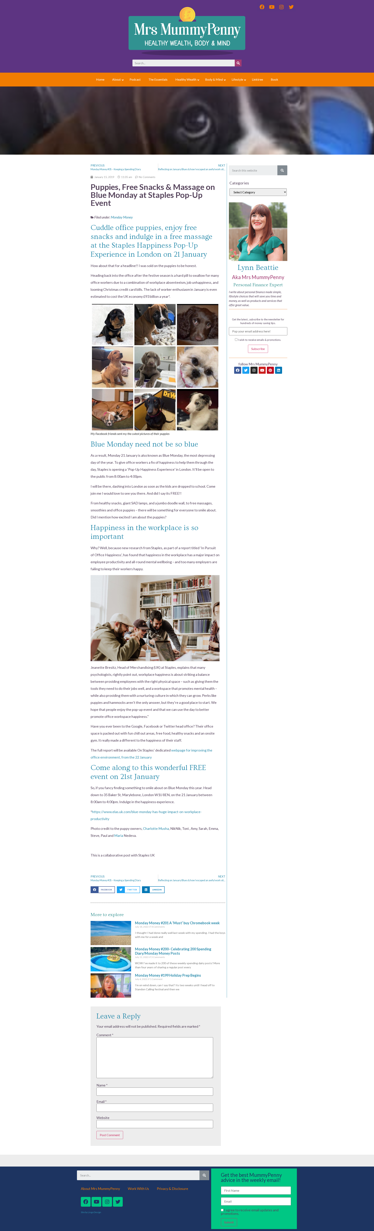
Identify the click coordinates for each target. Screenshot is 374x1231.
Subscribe (258, 349)
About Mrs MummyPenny (100, 1188)
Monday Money (122, 217)
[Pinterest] (270, 370)
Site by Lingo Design (91, 1212)
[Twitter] (245, 370)
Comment (104, 1035)
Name (102, 1085)
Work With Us (138, 1188)
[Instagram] (254, 370)
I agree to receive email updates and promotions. (250, 1211)
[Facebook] (237, 370)
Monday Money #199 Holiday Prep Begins (168, 975)
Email (101, 1101)
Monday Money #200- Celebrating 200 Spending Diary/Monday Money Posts (173, 951)
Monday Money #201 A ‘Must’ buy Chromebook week (177, 923)
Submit (229, 1222)
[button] (103, 889)
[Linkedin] (278, 370)
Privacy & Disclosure (172, 1188)
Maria (118, 835)
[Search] (238, 63)
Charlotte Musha (156, 828)
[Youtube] (262, 370)
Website (102, 1117)
